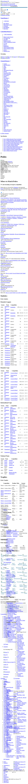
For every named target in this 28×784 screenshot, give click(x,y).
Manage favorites (6, 15)
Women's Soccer (20, 736)
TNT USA (8, 750)
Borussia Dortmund (10, 592)
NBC (7, 694)
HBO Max (8, 740)
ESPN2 (8, 697)
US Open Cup (9, 531)
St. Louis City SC (11, 630)
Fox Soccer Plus (10, 698)
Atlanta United (21, 651)
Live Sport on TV (20, 755)
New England (20, 638)
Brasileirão (3, 215)
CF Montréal (11, 619)
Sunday (8, 519)
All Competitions (7, 562)
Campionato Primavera (13, 346)
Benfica (8, 588)
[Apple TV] (15, 56)
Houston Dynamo (11, 625)
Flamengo (10, 161)
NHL (24, 756)
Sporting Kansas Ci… (13, 641)
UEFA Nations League (8, 48)
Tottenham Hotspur (10, 576)
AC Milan (8, 585)
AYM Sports (9, 725)
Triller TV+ (9, 751)
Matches (5, 509)
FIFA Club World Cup (6, 280)
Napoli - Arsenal (20, 713)
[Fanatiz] (3, 58)
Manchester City (10, 574)
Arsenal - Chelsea (21, 704)
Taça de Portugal (10, 550)
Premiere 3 (19, 217)
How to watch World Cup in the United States (16, 292)
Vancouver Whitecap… (12, 623)
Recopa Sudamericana (15, 198)
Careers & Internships (21, 743)
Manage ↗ (6, 18)
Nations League (9, 541)
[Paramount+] (21, 56)
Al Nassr (8, 596)
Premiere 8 (20, 218)
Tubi (7, 753)
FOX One (8, 737)
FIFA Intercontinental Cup (6, 286)
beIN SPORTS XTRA (11, 727)
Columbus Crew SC (12, 621)
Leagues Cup (9, 558)
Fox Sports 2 (9, 703)
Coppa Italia (9, 553)
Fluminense (7, 348)
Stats (2, 174)
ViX (7, 754)
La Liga (8, 543)
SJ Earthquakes (20, 660)
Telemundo (8, 715)
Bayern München (10, 591)
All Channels (6, 759)
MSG (7, 743)
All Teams (5, 644)
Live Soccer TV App (21, 737)
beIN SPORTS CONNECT (7, 201)
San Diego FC (10, 632)
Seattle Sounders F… (12, 638)
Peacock (8, 720)
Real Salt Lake (11, 635)
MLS (4, 770)
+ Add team (6, 21)
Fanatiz (8, 689)
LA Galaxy (10, 639)
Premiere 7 (15, 218)
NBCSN (8, 714)
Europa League (9, 540)
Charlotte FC (10, 608)
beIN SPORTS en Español (9, 81)
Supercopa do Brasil (18, 215)
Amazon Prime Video (11, 723)
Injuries (2, 178)
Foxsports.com (4, 211)
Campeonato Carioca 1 (6, 263)
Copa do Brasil (9, 215)
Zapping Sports (9, 756)
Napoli (7, 587)
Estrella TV (9, 734)
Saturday (8, 518)
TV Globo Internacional (6, 241)
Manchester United (10, 575)
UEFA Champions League (9, 42)
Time (9, 12)
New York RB (20, 643)
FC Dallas (9, 628)
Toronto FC (10, 614)
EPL (4, 773)
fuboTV (8, 709)
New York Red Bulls (12, 612)
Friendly (11, 460)
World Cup (3, 206)
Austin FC (10, 640)
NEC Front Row (10, 745)
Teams (4, 564)
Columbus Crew (21, 654)
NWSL (8, 533)
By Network (3, 193)
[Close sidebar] (1, 153)
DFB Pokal (8, 551)
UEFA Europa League (8, 47)
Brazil (2, 188)
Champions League (10, 538)
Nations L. (5, 768)
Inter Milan (8, 584)
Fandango (8, 736)
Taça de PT (6, 780)
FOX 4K (10, 209)
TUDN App (21, 224)
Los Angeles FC (11, 626)
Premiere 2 (13, 217)
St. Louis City (20, 663)
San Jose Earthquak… (12, 627)
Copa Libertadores (5, 198)
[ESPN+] (7, 58)
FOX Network (10, 208)
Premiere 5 (4, 218)
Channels (5, 646)
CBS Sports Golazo (10, 731)
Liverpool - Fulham (22, 720)
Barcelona (8, 579)
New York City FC (11, 610)
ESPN (7, 693)
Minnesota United (21, 667)
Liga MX (8, 559)
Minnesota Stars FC (11, 634)
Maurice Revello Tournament (13, 473)
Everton (8, 578)
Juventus (8, 583)
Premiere (8, 747)
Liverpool (8, 573)
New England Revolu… (12, 607)
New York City (20, 642)
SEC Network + (10, 749)
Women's (5, 763)
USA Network (9, 711)
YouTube (3, 245)
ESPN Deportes (10, 700)
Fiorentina (7, 343)
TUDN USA (9, 710)
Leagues (5, 525)
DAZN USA (9, 712)
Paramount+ (9, 706)
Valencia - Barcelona (21, 702)
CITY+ (8, 733)
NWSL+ (8, 746)
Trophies (3, 175)
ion (7, 741)
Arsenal (8, 570)
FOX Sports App (22, 209)
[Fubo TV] (3, 56)
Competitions (4, 31)
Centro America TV (10, 732)
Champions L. (6, 765)
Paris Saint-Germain (10, 593)
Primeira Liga (9, 549)
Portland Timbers (12, 636)
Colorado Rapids (11, 631)
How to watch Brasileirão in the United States (16, 260)
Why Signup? (22, 599)
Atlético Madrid (9, 582)
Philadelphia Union (12, 617)
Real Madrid (9, 580)
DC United (10, 616)
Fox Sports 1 (9, 701)
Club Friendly (4, 277)
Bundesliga (8, 546)
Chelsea (8, 571)
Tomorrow (8, 516)
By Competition (10, 193)
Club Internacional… (12, 604)
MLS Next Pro (9, 742)
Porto (7, 589)
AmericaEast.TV (10, 724)
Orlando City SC (11, 613)
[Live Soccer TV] (5, 1)
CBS (7, 692)
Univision (8, 719)
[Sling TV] (9, 56)
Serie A (8, 545)
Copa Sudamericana (13, 446)
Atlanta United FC (12, 618)
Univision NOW (10, 225)
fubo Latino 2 (9, 738)
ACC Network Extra (11, 722)
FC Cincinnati (10, 609)
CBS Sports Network (11, 696)
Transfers (3, 177)
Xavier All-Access (10, 755)
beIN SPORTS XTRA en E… (13, 728)
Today (7, 515)
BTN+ (7, 729)
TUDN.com (3, 225)
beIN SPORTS (9, 691)
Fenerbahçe (9, 594)
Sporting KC (21, 676)
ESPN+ (8, 702)
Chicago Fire (10, 605)
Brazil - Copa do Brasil (6, 500)
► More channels (5, 133)
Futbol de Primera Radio (6, 228)
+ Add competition (7, 34)
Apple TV (8, 705)
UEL (4, 766)
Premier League (9, 542)
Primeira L (5, 779)
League (4, 12)
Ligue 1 (8, 547)
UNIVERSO (9, 716)
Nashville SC (10, 603)
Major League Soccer (11, 530)
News (4, 761)
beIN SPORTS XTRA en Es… (10, 102)
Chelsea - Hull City (22, 719)
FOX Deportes (9, 718)
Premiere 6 (9, 218)
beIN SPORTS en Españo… (12, 707)
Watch (2, 173)
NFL (21, 756)
